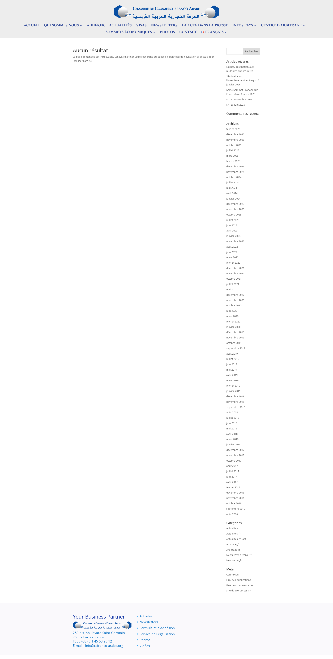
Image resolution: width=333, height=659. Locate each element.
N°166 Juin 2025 (235, 104)
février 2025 (233, 161)
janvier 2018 (233, 444)
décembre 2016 (235, 492)
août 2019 (232, 353)
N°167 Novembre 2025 (239, 99)
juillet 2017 (232, 471)
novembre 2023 (235, 209)
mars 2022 (232, 257)
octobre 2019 (233, 343)
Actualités (120, 26)
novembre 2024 (235, 171)
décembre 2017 (235, 449)
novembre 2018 (235, 401)
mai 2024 (231, 187)
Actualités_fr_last (236, 539)
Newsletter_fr (234, 560)
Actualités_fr (233, 533)
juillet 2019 (232, 358)
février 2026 (233, 129)
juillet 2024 (232, 182)
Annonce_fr (233, 544)
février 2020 (233, 321)
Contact (188, 33)
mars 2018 (232, 439)
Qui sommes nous (61, 26)
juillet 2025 (232, 150)
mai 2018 (231, 428)
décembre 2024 (235, 166)
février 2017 (233, 487)
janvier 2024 (233, 198)
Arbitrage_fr (233, 549)
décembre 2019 (235, 332)
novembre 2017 (235, 455)
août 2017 (232, 465)
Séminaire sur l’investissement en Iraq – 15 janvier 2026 (242, 80)
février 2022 (233, 262)
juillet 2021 (232, 284)
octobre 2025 (233, 145)
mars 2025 (232, 155)
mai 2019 (231, 369)
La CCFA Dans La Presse (205, 26)
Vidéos (145, 646)
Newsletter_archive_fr (238, 555)
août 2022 (232, 246)
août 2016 (232, 514)
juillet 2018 (232, 417)
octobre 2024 (233, 177)
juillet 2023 (232, 220)
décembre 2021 (235, 268)
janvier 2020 (233, 327)
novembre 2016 (235, 498)
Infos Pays (242, 26)
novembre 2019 (235, 337)
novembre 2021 (235, 273)
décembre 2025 (235, 134)
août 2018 (232, 412)
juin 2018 (231, 423)
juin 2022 (231, 252)
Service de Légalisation (157, 634)
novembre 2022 (235, 241)
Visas (141, 26)
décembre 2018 (235, 396)
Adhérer (96, 26)
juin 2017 (231, 476)
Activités (146, 616)
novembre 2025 (235, 139)
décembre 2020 (235, 294)
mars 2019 (232, 380)
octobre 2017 (233, 460)
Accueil (32, 26)
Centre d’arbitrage (281, 26)
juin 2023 (231, 225)
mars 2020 (232, 316)
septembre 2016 (235, 508)
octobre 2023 (233, 214)
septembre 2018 (235, 407)
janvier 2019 (233, 391)
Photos (167, 33)
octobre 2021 (233, 278)
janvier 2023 (233, 236)
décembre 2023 (235, 203)
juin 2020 (231, 310)
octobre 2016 (233, 503)
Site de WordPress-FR (238, 590)
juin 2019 (231, 364)
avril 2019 (232, 375)
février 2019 (233, 385)
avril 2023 (232, 230)
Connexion (232, 574)
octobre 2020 (233, 305)
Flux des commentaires (239, 585)
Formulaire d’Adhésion (157, 628)
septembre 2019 (235, 348)
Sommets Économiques (129, 33)
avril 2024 (232, 193)
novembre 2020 (235, 300)
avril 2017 (232, 482)
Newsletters (164, 26)
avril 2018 (232, 434)
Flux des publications (238, 580)
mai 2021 (231, 289)
